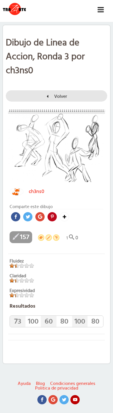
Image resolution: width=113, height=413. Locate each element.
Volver (60, 96)
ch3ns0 (36, 191)
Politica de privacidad (56, 388)
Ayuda (24, 383)
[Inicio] (14, 9)
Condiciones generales (72, 383)
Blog (40, 383)
